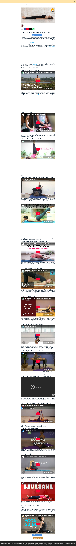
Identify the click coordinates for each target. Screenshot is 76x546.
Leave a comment (38, 538)
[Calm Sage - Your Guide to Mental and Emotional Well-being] (39, 1)
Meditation (23, 6)
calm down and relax (34, 172)
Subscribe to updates (37, 35)
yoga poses (32, 42)
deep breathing (37, 94)
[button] (2, 1)
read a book (35, 64)
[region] (28, 55)
